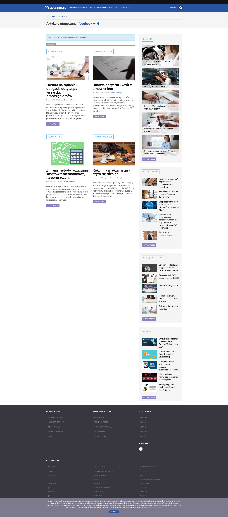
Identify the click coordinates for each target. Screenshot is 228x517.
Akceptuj (114, 511)
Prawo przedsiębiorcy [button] (100, 8)
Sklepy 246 (143, 492)
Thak (141, 475)
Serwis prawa (98, 496)
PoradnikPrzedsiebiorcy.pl (103, 471)
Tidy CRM (143, 496)
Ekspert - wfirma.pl (70, 100)
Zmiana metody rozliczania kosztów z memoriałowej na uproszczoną (67, 174)
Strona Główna (51, 16)
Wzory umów (144, 484)
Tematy (64, 16)
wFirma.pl (51, 466)
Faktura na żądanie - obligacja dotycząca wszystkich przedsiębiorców (61, 90)
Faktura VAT (51, 492)
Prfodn (96, 479)
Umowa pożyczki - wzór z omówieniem (112, 87)
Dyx (49, 488)
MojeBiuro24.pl (99, 466)
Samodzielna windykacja (102, 488)
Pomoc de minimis (100, 475)
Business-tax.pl (53, 471)
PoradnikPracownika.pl (148, 466)
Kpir (49, 496)
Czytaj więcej (53, 124)
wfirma (173, 7)
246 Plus (143, 488)
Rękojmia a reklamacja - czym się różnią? (111, 172)
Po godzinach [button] (121, 8)
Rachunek (97, 484)
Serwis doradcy (99, 492)
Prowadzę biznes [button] (78, 8)
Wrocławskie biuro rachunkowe (150, 479)
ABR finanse (52, 475)
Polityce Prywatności (155, 507)
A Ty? (49, 479)
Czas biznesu (52, 484)
